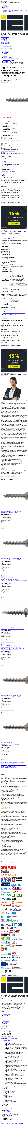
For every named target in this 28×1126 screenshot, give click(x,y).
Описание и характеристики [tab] (10, 237)
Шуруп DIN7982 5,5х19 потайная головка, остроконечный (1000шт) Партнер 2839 (11, 512)
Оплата (5, 1023)
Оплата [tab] (5, 175)
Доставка (5, 1022)
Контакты (5, 1026)
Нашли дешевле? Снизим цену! (8, 151)
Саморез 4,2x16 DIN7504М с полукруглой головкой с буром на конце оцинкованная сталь (14, 581)
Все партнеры (4, 864)
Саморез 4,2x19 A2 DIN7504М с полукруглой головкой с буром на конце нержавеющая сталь (12, 628)
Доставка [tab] (5, 174)
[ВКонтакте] (1, 143)
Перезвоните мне (5, 37)
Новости (5, 1015)
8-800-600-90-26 (4, 35)
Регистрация (8, 42)
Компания (5, 1095)
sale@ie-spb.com (4, 38)
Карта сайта (14, 1038)
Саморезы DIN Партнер (9, 171)
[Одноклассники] (2, 143)
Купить (2, 528)
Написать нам (4, 39)
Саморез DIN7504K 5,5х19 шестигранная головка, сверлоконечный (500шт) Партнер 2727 (13, 649)
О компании (6, 1021)
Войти (2, 42)
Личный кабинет (5, 41)
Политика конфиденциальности (9, 1037)
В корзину (3, 161)
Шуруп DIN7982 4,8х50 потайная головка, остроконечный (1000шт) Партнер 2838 (11, 696)
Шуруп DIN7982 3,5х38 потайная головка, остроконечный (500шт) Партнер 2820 (11, 743)
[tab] (6, 238)
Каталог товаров (7, 1014)
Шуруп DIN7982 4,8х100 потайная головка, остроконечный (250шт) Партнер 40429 (11, 559)
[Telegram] (6, 143)
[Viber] (4, 143)
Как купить (6, 1025)
